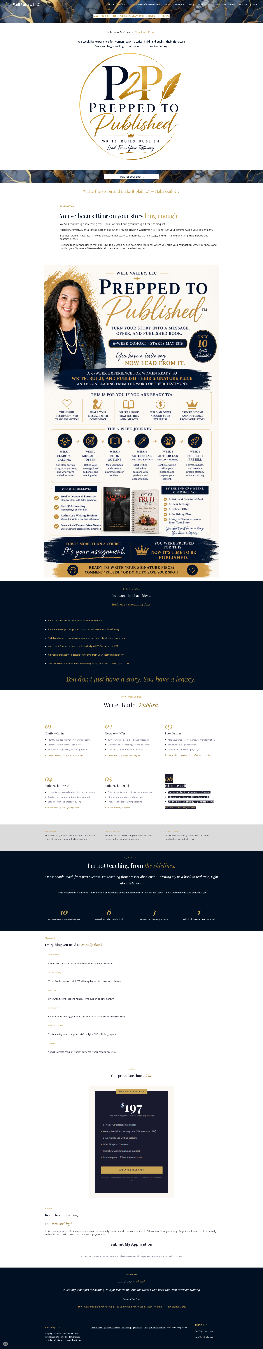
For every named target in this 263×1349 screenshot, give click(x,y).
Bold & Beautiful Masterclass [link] (145, 4)
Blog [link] (191, 4)
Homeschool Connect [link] (224, 4)
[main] (131, 16)
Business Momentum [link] (174, 4)
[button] (5, 1344)
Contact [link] (255, 4)
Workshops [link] (203, 4)
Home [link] (111, 4)
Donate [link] (243, 4)
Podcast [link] (122, 4)
